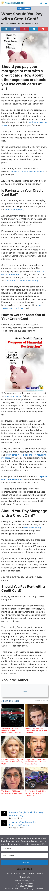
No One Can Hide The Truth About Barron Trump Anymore (36, 730)
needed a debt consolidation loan (28, 171)
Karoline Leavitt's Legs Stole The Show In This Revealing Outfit (12, 762)
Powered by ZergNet (41, 700)
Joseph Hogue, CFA (12, 23)
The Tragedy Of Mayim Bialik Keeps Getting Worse (12, 792)
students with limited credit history (21, 280)
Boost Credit (24, 9)
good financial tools (14, 209)
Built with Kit (24, 869)
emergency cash (13, 396)
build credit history (32, 527)
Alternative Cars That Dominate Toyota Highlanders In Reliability (11, 730)
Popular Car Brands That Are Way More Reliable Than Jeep (35, 793)
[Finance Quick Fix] (13, 3)
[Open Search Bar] (40, 3)
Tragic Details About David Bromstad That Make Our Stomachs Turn (35, 762)
